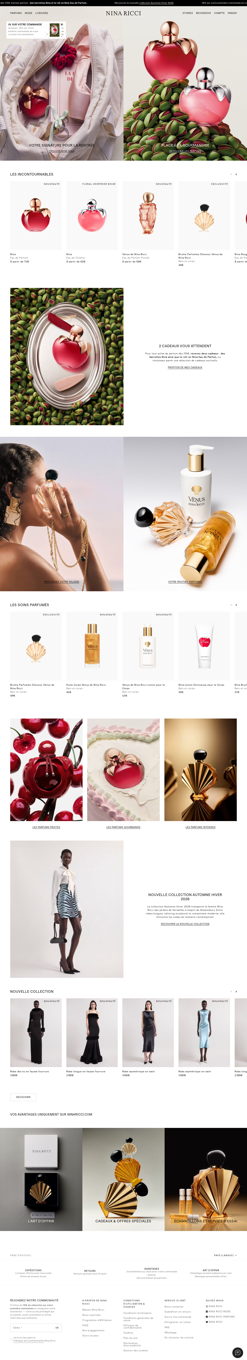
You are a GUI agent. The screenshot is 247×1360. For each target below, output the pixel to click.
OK (57, 1328)
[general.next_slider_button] (235, 174)
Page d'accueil (21, 1255)
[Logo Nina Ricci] (123, 13)
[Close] (61, 24)
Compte (219, 13)
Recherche (203, 13)
